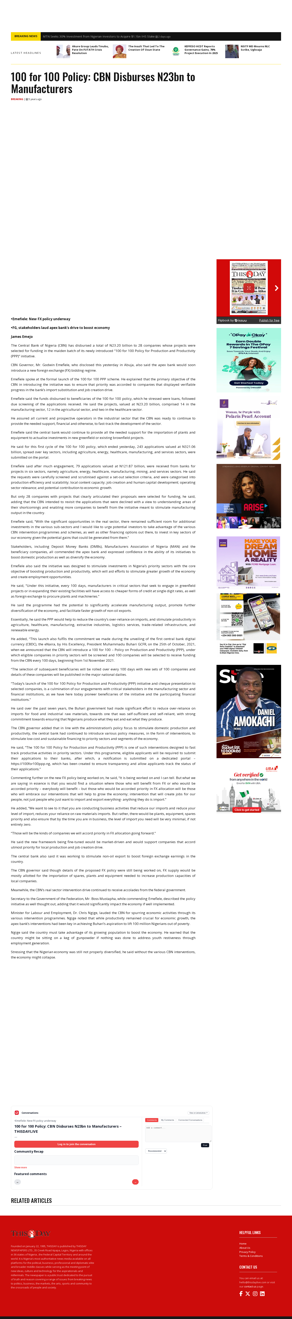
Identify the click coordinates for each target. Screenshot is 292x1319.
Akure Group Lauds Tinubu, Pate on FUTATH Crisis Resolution (90, 49)
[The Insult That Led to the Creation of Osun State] (119, 51)
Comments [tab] (152, 1120)
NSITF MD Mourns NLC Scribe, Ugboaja (255, 47)
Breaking (17, 99)
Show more (20, 1167)
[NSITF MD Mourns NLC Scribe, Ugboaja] (232, 51)
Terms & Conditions (251, 1256)
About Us (244, 1248)
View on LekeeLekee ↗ (199, 1113)
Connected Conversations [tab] (190, 1120)
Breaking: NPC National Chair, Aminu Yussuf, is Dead (78, 36)
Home (243, 1243)
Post (205, 1145)
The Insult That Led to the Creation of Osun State (146, 47)
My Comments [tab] (167, 1120)
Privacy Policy (247, 1252)
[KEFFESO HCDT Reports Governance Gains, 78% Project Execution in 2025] (176, 51)
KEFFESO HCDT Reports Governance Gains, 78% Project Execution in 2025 (201, 49)
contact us (250, 1286)
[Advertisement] (112, 1075)
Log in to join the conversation (77, 1144)
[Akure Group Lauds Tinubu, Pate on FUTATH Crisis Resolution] (63, 51)
